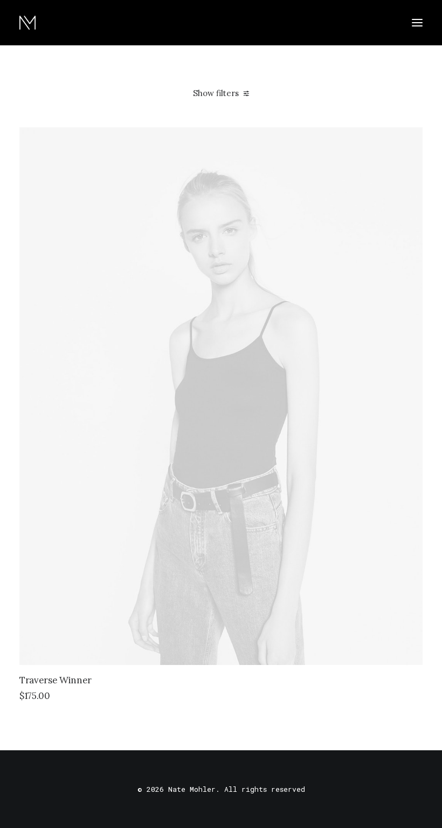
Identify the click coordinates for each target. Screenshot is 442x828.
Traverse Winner (55, 680)
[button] (417, 22)
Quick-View (410, 140)
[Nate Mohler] (27, 23)
